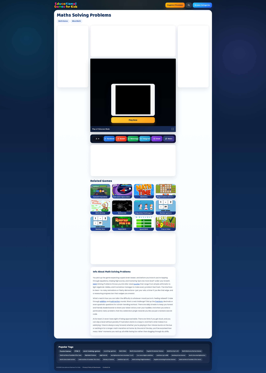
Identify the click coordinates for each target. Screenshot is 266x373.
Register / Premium (175, 5)
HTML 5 (77, 351)
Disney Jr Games (108, 359)
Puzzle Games (65, 351)
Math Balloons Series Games (191, 351)
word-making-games (91, 351)
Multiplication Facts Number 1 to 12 (122, 355)
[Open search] (189, 5)
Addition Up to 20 (173, 351)
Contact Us (106, 367)
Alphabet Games (90, 355)
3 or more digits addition (145, 355)
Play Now (133, 120)
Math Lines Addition (136, 351)
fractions (159, 301)
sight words (103, 355)
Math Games (63, 21)
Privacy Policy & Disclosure (91, 367)
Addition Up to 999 (162, 355)
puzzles (137, 284)
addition (103, 301)
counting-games (110, 351)
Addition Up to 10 (123, 359)
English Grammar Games (155, 351)
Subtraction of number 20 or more (190, 359)
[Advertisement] (72, 56)
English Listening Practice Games (164, 359)
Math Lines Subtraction (67, 359)
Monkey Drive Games (178, 355)
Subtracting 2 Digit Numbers (141, 359)
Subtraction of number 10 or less (89, 359)
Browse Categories (202, 5)
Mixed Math (76, 21)
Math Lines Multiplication (197, 355)
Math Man (122, 351)
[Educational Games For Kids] (66, 5)
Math (95, 284)
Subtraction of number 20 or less (70, 355)
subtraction (115, 301)
